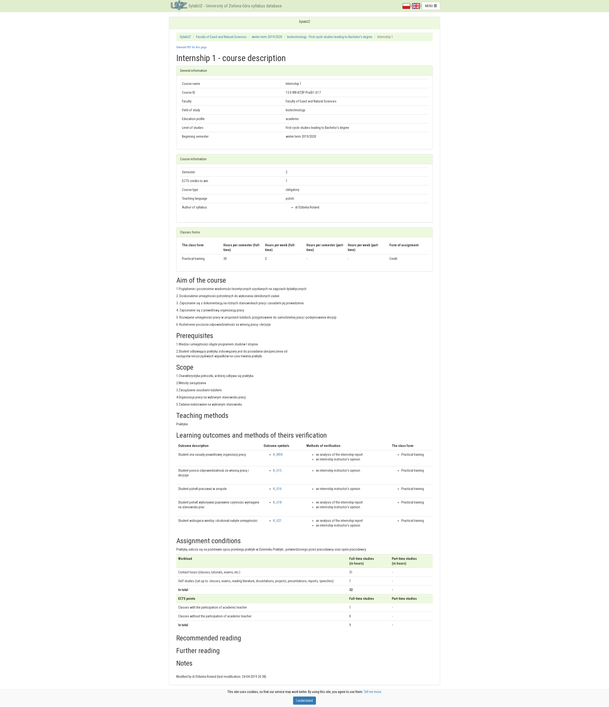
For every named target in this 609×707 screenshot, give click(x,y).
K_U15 (277, 470)
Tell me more (372, 692)
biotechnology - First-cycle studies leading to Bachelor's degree (329, 37)
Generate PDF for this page (191, 47)
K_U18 (277, 502)
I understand (304, 700)
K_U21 (277, 521)
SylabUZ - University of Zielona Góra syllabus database (235, 5)
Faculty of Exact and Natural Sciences (221, 37)
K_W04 (277, 454)
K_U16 (277, 489)
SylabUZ (185, 37)
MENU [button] (429, 6)
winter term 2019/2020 (267, 37)
